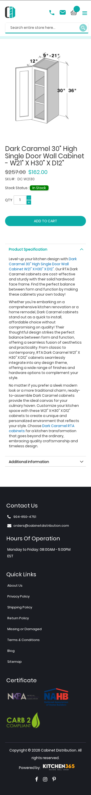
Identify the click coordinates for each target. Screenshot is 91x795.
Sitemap (14, 661)
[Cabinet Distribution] (10, 13)
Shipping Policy (19, 607)
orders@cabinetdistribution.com (63, 13)
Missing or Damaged (24, 629)
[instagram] (45, 779)
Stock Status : (17, 187)
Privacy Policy (18, 596)
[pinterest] (54, 779)
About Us (14, 585)
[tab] (45, 249)
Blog (11, 650)
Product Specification (28, 249)
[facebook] (36, 779)
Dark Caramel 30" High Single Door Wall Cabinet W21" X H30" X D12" (43, 264)
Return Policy (18, 618)
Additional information (29, 461)
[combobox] (46, 28)
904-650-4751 (52, 13)
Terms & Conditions (23, 639)
